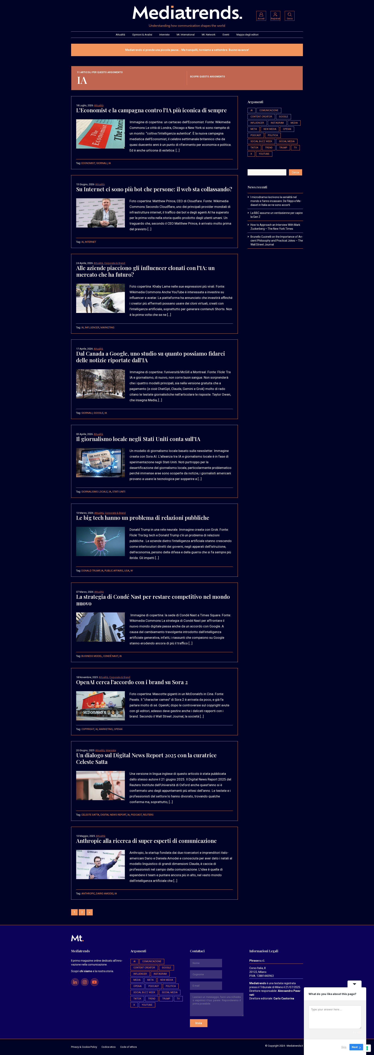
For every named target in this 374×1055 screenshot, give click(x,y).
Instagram (277, 122)
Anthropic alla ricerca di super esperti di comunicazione (146, 840)
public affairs (114, 570)
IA (109, 163)
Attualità (120, 34)
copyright (87, 729)
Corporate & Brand (114, 263)
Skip (343, 1047)
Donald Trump (90, 570)
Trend (269, 147)
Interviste (164, 34)
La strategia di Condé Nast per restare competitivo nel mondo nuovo (153, 600)
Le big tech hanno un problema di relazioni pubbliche (142, 517)
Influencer (92, 327)
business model (91, 656)
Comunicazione (268, 110)
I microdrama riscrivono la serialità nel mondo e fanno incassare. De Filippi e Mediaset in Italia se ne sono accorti (276, 201)
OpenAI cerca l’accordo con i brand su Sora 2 (132, 682)
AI (252, 110)
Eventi (226, 34)
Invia (198, 1023)
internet (90, 241)
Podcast (136, 814)
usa (126, 570)
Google (98, 412)
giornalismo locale (94, 491)
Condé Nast (110, 656)
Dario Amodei (104, 893)
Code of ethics (128, 1046)
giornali (101, 163)
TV (295, 147)
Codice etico (108, 1046)
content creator (261, 116)
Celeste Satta (90, 814)
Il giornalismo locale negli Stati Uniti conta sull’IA (138, 438)
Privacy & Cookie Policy (84, 1046)
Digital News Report (113, 814)
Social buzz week (261, 141)
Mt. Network (208, 34)
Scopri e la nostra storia (92, 971)
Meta (254, 129)
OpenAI (118, 729)
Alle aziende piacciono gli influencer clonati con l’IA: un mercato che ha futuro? (145, 271)
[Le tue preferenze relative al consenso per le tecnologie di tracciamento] (367, 1048)
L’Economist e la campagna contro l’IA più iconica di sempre (151, 110)
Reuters (148, 814)
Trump (283, 147)
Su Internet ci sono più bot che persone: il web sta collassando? (154, 189)
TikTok (254, 147)
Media (294, 122)
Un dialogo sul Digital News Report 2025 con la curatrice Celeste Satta (146, 758)
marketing (107, 327)
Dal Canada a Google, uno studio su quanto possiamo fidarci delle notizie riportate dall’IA (150, 357)
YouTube (264, 153)
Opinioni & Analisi (142, 34)
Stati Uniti (118, 491)
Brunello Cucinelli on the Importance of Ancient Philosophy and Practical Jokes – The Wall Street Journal (277, 240)
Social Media (287, 141)
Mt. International (186, 34)
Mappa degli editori (247, 34)
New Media (270, 129)
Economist (88, 163)
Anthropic (88, 893)
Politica (273, 135)
